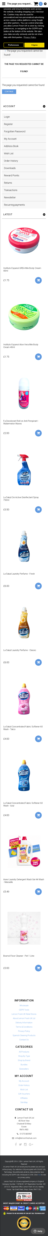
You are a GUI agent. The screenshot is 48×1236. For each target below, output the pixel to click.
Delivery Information (24, 1023)
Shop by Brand (24, 1060)
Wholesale (24, 1005)
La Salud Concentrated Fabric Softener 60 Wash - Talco (23, 728)
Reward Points (11, 175)
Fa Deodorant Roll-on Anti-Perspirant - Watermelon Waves (21, 422)
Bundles (24, 1065)
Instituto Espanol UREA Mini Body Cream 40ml (22, 269)
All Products (24, 1052)
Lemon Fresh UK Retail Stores (24, 1014)
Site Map (24, 1102)
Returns (8, 182)
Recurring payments (14, 204)
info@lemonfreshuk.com (26, 1138)
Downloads (10, 168)
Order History (11, 160)
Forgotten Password (14, 131)
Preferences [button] (13, 45)
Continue (9, 92)
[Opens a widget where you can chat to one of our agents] (38, 1231)
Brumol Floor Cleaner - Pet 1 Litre (18, 956)
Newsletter (10, 197)
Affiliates (24, 1098)
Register (8, 124)
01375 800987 (26, 1134)
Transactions (10, 190)
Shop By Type (24, 1056)
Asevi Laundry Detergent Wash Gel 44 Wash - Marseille (23, 880)
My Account (10, 138)
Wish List (8, 153)
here (39, 1175)
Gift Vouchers (24, 1094)
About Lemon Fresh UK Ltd (24, 1018)
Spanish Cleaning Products (24, 1035)
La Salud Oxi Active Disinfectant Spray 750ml (21, 498)
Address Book (11, 146)
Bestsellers (24, 1069)
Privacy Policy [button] (30, 37)
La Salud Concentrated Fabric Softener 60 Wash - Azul (23, 804)
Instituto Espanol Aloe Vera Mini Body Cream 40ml (20, 345)
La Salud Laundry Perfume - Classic (19, 650)
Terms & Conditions (24, 1027)
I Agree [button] (34, 45)
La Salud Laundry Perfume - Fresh (19, 574)
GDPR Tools (24, 1010)
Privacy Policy (24, 1031)
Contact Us (24, 1040)
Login (7, 116)
